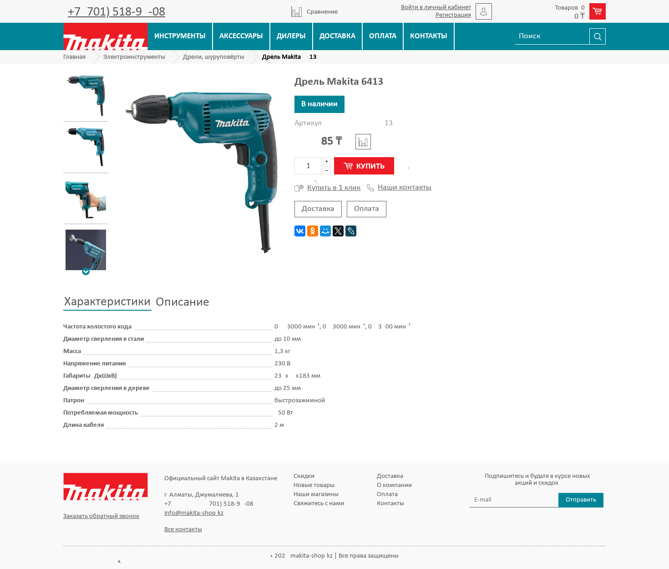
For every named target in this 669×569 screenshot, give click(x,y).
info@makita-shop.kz (193, 513)
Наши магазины (316, 494)
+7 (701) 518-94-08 (116, 12)
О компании (394, 485)
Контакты (428, 36)
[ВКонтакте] (299, 231)
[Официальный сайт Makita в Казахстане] (105, 36)
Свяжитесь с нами (319, 503)
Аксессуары (241, 36)
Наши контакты (404, 188)
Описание (182, 302)
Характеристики (107, 302)
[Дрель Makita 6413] (85, 95)
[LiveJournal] (350, 231)
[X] (338, 231)
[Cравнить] (363, 141)
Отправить (581, 500)
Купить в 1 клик (333, 188)
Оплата (382, 36)
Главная (74, 57)
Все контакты (183, 529)
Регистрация (453, 15)
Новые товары (314, 485)
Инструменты (180, 36)
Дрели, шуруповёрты (213, 57)
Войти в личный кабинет (436, 7)
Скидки (304, 476)
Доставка (337, 36)
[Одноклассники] (312, 231)
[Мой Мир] (325, 231)
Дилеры (291, 36)
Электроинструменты (134, 57)
